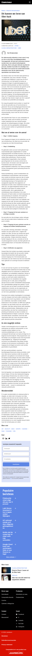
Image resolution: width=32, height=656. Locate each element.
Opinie (16, 45)
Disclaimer (5, 636)
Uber (19, 48)
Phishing (8, 431)
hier (11, 478)
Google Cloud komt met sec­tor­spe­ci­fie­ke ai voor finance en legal (7, 549)
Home (3, 10)
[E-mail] (3, 438)
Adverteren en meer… (22, 594)
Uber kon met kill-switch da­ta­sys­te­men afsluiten (21, 579)
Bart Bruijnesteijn (12, 53)
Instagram (21, 626)
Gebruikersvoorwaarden (9, 640)
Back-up (7, 429)
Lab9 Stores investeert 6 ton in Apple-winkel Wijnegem (7, 512)
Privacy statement (7, 644)
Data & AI (14, 575)
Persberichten (20, 597)
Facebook (21, 614)
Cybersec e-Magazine (8, 603)
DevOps (18, 429)
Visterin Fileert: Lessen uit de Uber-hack (20, 571)
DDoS (12, 429)
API (2, 429)
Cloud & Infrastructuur (13, 10)
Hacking (24, 429)
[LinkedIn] (6, 438)
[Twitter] (9, 438)
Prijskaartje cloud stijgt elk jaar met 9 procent (8, 501)
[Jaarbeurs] (16, 652)
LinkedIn (20, 620)
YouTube (20, 623)
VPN (14, 431)
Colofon (4, 600)
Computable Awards (7, 597)
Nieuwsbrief (5, 617)
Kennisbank (5, 594)
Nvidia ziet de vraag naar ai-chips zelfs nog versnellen (8, 536)
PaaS (3, 431)
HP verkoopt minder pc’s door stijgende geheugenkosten (8, 524)
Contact (4, 614)
